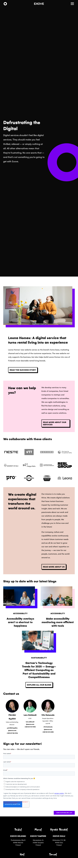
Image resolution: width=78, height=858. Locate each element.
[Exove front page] (5, 4)
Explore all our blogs (39, 685)
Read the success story (23, 370)
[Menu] (73, 3)
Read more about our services (54, 423)
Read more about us (54, 566)
